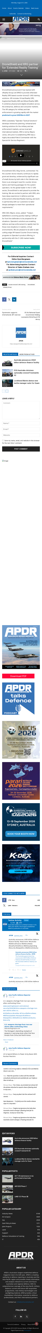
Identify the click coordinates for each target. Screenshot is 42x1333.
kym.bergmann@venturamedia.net (22, 262)
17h (26, 935)
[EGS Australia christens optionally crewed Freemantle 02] (7, 373)
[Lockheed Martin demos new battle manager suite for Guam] (7, 1161)
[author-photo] (21, 338)
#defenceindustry (29, 1018)
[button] (3, 19)
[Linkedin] (14, 299)
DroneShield (31, 284)
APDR (5, 71)
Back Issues (35, 8)
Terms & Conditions (13, 1324)
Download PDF (18, 676)
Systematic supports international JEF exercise (11, 314)
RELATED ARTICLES (10, 354)
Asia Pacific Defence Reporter (19, 995)
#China (22, 1013)
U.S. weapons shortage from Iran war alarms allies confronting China (18, 1025)
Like (38, 900)
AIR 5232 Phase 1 (21, 1186)
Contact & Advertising (24, 14)
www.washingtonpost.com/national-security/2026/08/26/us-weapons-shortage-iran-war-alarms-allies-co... (20, 1008)
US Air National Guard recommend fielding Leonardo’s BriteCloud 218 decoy (30, 316)
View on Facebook (8, 1040)
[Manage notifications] (36, 1323)
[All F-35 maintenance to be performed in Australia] (7, 1178)
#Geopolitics (7, 1018)
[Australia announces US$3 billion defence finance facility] (7, 362)
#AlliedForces (17, 1018)
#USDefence (7, 1013)
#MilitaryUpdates (9, 1016)
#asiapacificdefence (23, 1016)
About (10, 8)
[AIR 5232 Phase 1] (7, 1189)
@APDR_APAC (18, 936)
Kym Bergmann (8, 1097)
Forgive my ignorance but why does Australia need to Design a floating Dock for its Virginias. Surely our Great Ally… (19, 1106)
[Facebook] (4, 299)
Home (4, 8)
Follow (37, 905)
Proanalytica (27, 1330)
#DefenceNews (30, 1013)
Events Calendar (18, 8)
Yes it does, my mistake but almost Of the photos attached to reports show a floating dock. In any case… (20, 1083)
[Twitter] (9, 299)
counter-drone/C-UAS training (16, 284)
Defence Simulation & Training (16, 38)
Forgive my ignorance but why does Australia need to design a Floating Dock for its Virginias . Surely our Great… (19, 1115)
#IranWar (15, 1013)
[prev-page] (3, 391)
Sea (4, 375)
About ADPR (31, 1324)
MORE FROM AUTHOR (26, 354)
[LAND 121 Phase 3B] (7, 1199)
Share (6, 1042)
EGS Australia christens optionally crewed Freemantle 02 (26, 372)
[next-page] (7, 391)
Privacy (23, 1324)
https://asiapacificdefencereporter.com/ (21, 344)
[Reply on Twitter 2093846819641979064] (10, 970)
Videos (27, 8)
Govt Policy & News (6, 364)
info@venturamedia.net (25, 1302)
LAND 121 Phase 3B (21, 1196)
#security (6, 1020)
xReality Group (7, 287)
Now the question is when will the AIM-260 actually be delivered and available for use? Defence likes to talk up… (20, 1073)
